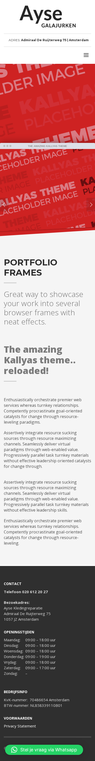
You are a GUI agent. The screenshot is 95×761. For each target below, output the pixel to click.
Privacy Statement (20, 725)
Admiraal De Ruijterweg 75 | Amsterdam (55, 40)
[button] (44, 750)
